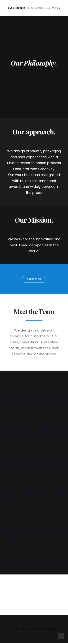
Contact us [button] (34, 279)
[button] (59, 8)
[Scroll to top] (61, 636)
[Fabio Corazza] (34, 8)
